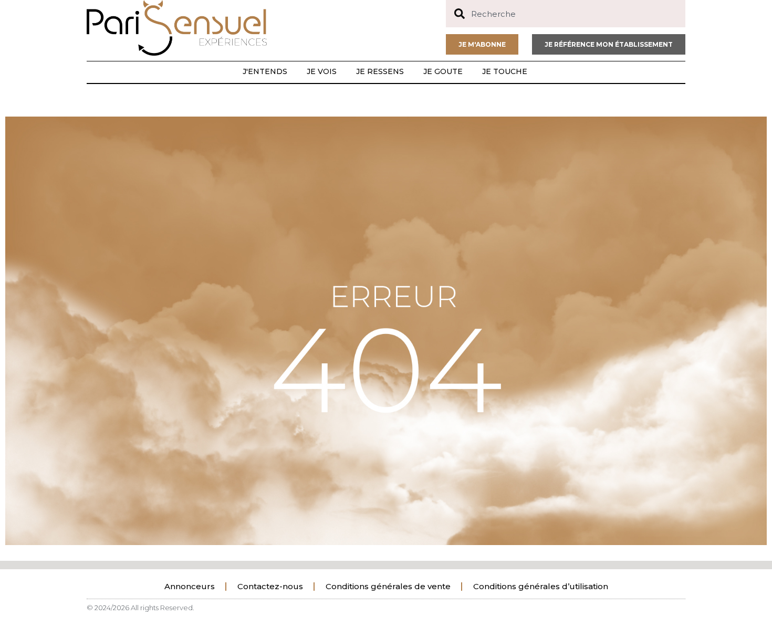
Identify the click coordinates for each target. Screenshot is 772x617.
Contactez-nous (270, 586)
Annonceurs (189, 586)
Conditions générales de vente (388, 586)
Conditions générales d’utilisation (540, 586)
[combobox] (565, 13)
